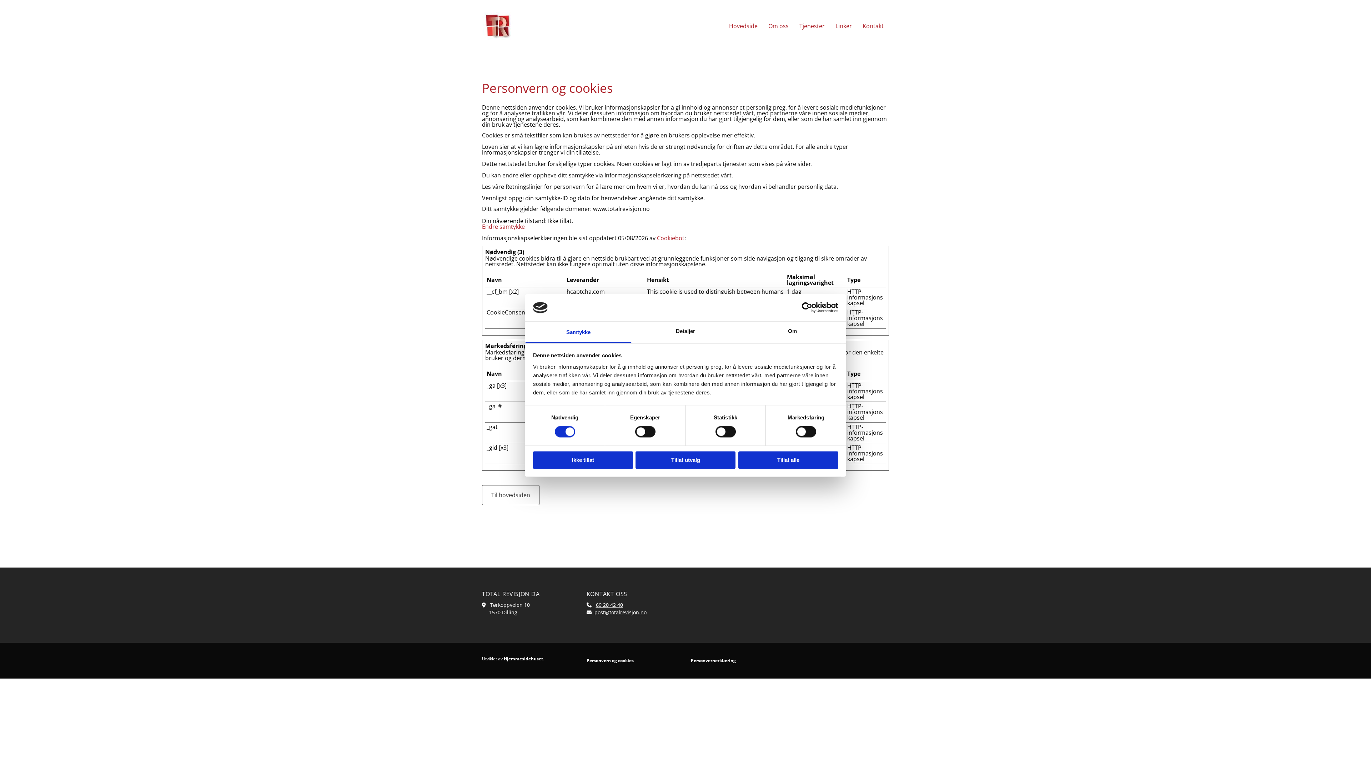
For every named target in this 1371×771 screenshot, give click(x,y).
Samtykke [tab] (578, 332)
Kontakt (873, 26)
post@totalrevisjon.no (620, 612)
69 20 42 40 (609, 604)
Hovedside (743, 26)
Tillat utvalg (685, 460)
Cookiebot (670, 238)
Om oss (778, 26)
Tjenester (812, 26)
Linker (843, 26)
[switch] (645, 432)
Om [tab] (792, 331)
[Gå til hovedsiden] (529, 26)
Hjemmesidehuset (523, 659)
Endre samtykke (503, 227)
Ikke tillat (583, 460)
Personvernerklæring (713, 660)
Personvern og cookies (610, 660)
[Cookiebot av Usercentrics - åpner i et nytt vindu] (807, 307)
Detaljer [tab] (685, 331)
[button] (510, 495)
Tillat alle (788, 460)
